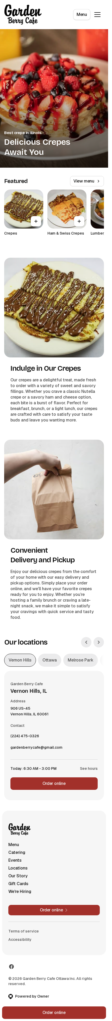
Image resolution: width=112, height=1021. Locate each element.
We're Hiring (19, 891)
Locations (18, 868)
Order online (54, 783)
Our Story (18, 876)
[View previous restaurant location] (86, 642)
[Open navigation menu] (97, 14)
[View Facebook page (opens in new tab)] (11, 966)
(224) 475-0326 (24, 737)
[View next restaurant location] (99, 642)
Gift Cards (18, 883)
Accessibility (20, 939)
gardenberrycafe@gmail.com (36, 748)
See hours (89, 768)
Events (15, 860)
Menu (82, 14)
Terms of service (23, 931)
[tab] (20, 660)
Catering (16, 852)
